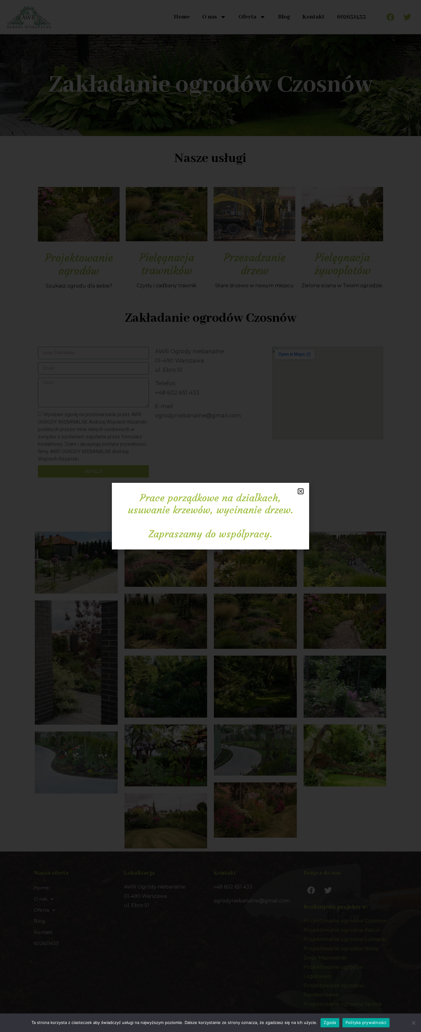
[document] (210, 516)
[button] (300, 491)
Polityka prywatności (365, 1022)
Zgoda (330, 1022)
